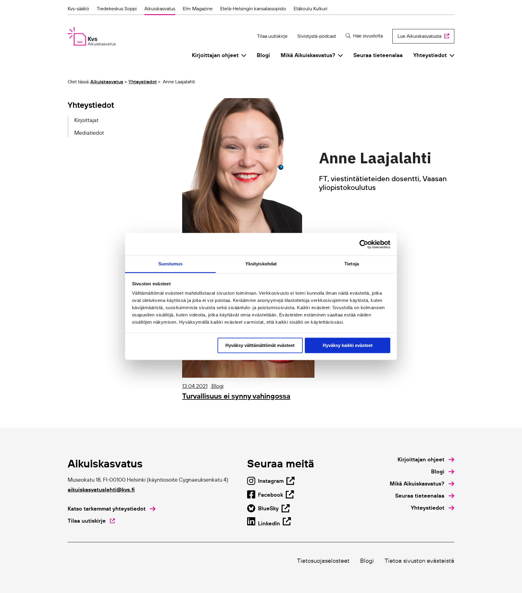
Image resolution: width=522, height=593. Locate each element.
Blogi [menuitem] (263, 55)
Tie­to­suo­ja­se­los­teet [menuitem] (323, 560)
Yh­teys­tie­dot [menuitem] (430, 55)
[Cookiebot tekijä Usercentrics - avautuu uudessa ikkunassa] (363, 244)
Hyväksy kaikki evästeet (347, 345)
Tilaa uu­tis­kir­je (272, 36)
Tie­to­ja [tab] (351, 263)
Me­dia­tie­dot (89, 133)
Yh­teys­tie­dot (142, 82)
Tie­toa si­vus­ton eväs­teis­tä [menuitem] (419, 560)
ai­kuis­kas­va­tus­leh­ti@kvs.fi (101, 489)
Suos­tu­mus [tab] (170, 263)
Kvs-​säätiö (78, 8)
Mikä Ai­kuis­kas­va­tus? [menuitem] (308, 55)
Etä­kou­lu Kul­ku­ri (310, 8)
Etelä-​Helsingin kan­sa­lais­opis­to (253, 8)
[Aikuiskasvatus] (92, 36)
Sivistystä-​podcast (316, 36)
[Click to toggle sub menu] (243, 55)
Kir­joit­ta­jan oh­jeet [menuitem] (215, 55)
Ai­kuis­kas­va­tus (159, 8)
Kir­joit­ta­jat (86, 120)
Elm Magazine (198, 8)
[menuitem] (426, 459)
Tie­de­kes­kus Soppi (117, 8)
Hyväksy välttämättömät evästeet (260, 345)
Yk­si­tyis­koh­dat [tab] (261, 263)
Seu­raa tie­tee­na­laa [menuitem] (378, 55)
